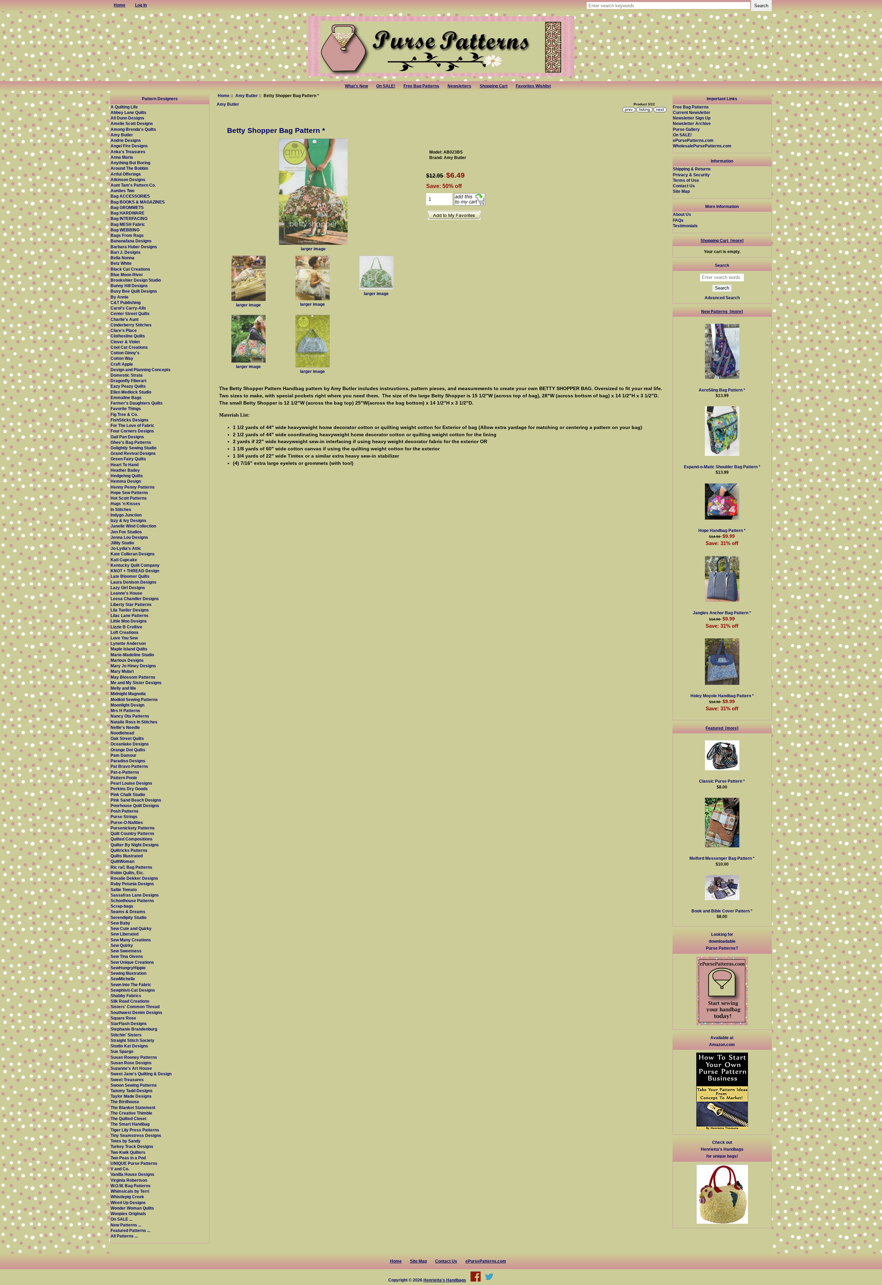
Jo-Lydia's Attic (126, 548)
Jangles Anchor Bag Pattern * (722, 612)
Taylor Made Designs (131, 1096)
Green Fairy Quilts (128, 459)
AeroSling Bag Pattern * (722, 390)
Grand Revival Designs (133, 453)
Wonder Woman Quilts (132, 1208)
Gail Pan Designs (127, 437)
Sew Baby (120, 923)
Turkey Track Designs (132, 1146)
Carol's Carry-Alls (128, 308)
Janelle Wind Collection (133, 526)
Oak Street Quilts (127, 738)
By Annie (120, 297)
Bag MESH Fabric (128, 224)
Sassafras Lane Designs (135, 895)
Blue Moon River (127, 274)
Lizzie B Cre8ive (126, 627)
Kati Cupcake (124, 559)
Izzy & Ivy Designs (128, 520)
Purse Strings (124, 816)
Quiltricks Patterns (129, 850)
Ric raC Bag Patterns (131, 867)
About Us (682, 214)
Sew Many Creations (131, 940)
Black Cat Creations (130, 269)
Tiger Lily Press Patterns (135, 1130)
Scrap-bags (122, 906)
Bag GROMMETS (127, 207)
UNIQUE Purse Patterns (134, 1163)
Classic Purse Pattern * (722, 781)
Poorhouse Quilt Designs (135, 805)
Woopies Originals (128, 1213)
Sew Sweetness (126, 951)
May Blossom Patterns (133, 677)
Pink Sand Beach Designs (136, 800)
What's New (356, 86)
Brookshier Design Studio (136, 280)
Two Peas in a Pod (128, 1158)
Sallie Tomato (124, 889)
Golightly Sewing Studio (133, 448)
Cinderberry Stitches (131, 325)
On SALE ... (121, 1219)
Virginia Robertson (129, 1180)
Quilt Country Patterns (132, 833)
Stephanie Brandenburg (134, 1029)
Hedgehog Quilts (127, 475)
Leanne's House (126, 593)
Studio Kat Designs (129, 1046)
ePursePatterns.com (693, 140)
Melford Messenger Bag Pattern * (722, 858)
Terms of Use (686, 180)
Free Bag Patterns (421, 86)
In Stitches (121, 509)
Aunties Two (122, 190)
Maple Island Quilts (129, 649)
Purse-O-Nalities (127, 822)
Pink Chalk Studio (128, 794)
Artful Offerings (126, 174)
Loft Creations (125, 632)
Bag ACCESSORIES (130, 196)
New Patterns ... (126, 1225)
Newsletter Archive (692, 123)
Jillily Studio (122, 543)
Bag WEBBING (125, 230)
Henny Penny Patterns (133, 487)
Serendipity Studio (128, 917)
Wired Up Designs (128, 1202)
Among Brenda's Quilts (133, 129)
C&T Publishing (126, 302)
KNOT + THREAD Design (135, 570)
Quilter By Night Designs (135, 845)
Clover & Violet (125, 341)
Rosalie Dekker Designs (134, 878)
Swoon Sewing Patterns (134, 1085)
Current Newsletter (691, 112)
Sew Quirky (122, 945)
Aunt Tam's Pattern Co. (133, 185)
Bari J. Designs (126, 252)
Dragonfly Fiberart (128, 380)
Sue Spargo (122, 1051)
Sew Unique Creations (132, 962)
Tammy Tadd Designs (132, 1090)
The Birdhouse (125, 1101)
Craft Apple (122, 364)
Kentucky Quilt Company (135, 565)
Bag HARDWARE (127, 213)
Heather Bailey (125, 470)
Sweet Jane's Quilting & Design (141, 1074)
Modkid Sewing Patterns (134, 699)
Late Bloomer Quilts (130, 576)
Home (223, 95)
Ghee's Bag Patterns (131, 442)
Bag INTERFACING (129, 218)
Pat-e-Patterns (125, 772)
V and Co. (120, 1169)
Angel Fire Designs (129, 146)
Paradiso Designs (128, 761)
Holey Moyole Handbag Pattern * (722, 695)
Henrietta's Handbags (444, 1280)
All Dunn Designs (127, 118)
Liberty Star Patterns (131, 604)
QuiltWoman (122, 861)
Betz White (121, 263)
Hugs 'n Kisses (125, 503)
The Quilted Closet (128, 1118)
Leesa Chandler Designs (135, 598)
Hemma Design (126, 481)
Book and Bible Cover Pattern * (721, 911)
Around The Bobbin (129, 168)
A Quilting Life (124, 107)
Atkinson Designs (128, 179)
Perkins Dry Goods (129, 788)
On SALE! (385, 86)
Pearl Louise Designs (131, 783)
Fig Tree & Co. (124, 414)
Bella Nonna (122, 257)
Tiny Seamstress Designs (136, 1135)
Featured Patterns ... (130, 1230)
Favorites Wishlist (533, 86)
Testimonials (685, 225)
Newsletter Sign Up (691, 118)
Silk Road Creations (130, 1001)
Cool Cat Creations (129, 347)
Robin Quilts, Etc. (127, 872)
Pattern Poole (124, 777)
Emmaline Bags (126, 397)
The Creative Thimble (131, 1113)
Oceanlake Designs (130, 744)
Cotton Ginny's (125, 353)
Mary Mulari (122, 671)
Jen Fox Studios (126, 532)
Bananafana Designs (131, 241)
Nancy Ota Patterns (130, 716)
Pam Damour (123, 755)
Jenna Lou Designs (129, 537)
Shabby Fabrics (126, 995)
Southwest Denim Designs (136, 1012)
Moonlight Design (127, 705)
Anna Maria (122, 157)
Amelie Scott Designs (132, 123)
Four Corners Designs (132, 431)
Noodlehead (122, 733)
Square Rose (123, 1018)
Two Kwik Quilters (128, 1152)
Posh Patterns (125, 811)
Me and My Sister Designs (136, 682)
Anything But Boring (130, 162)
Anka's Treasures (128, 151)
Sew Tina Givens (127, 956)
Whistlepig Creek (127, 1196)
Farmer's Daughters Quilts (137, 403)
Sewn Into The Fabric (131, 984)
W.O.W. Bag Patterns (131, 1185)
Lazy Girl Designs (128, 587)
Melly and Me (123, 688)
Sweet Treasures (127, 1079)
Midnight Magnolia (128, 693)
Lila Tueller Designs (130, 610)
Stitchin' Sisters (126, 1035)
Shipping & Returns (692, 169)
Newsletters (459, 86)
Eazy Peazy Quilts (128, 386)
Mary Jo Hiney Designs (133, 666)
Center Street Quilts (130, 313)
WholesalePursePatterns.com (702, 146)
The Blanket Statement (133, 1107)
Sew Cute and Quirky (131, 928)
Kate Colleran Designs (133, 554)
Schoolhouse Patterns (132, 900)
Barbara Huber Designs (134, 246)
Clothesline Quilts (128, 336)
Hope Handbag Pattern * (722, 530)
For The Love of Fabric (132, 425)
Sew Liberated (125, 934)
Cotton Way (122, 358)
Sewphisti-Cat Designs (133, 990)
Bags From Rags (127, 235)
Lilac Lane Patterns (129, 615)
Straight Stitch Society (132, 1040)
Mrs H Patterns (125, 710)
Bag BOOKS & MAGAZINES (138, 202)
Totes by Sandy (126, 1141)
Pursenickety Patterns (133, 828)
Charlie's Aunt (125, 319)
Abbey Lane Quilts (128, 112)
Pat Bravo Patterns (129, 766)
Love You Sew (124, 638)
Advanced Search (722, 297)
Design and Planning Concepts (141, 369)
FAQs (678, 220)
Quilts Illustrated (127, 856)
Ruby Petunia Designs (132, 883)
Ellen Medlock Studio (131, 392)
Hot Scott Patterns (129, 498)
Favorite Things (126, 408)
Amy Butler (246, 95)
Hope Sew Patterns (129, 492)
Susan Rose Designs (131, 1063)
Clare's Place (124, 330)
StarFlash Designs (129, 1023)
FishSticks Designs (129, 420)
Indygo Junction (126, 515)
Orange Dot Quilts (128, 750)
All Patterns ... (124, 1236)
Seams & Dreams (128, 911)
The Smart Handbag (130, 1124)
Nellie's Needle (125, 727)
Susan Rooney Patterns (134, 1057)
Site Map (681, 191)
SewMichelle (123, 978)
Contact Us (684, 186)
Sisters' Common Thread (135, 1006)
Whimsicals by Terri (130, 1191)
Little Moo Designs (129, 621)
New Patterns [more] (722, 311)
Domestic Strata (127, 375)
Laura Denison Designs (133, 582)
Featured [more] (722, 728)
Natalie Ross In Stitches (134, 722)
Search (722, 265)
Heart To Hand (125, 464)
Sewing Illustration (128, 973)
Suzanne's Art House (131, 1068)
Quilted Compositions (132, 839)
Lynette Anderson (128, 643)
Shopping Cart (493, 86)
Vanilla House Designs (132, 1174)
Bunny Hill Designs (129, 285)
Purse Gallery (686, 129)
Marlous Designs (127, 660)
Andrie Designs (126, 140)
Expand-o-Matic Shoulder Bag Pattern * (722, 466)
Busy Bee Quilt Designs (134, 291)
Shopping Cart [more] (721, 240)
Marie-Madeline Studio (132, 654)
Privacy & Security (691, 175)
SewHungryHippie (128, 967)
